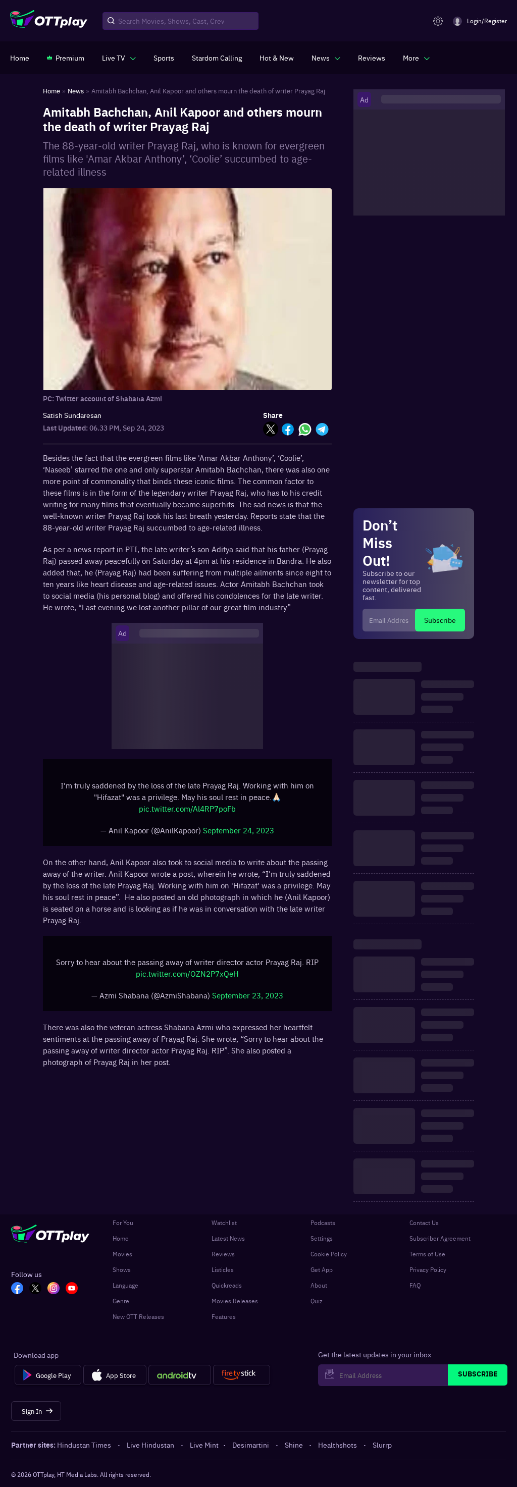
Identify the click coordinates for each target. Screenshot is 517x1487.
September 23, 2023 (247, 995)
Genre (121, 1301)
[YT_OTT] (72, 1289)
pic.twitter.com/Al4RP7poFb (187, 808)
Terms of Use (427, 1254)
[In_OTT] (53, 1289)
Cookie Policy (329, 1254)
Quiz (317, 1301)
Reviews (223, 1254)
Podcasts (323, 1222)
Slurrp (382, 1445)
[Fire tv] (241, 1375)
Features (224, 1316)
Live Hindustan (150, 1445)
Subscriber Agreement (440, 1238)
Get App (322, 1269)
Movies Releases (235, 1301)
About (319, 1285)
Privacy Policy (427, 1269)
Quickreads (227, 1285)
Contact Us (424, 1222)
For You (123, 1222)
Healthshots (337, 1445)
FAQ (415, 1285)
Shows (122, 1269)
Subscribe (440, 620)
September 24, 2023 (238, 830)
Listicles (223, 1269)
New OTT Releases (138, 1316)
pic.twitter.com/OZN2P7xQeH (187, 973)
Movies (122, 1254)
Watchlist (224, 1222)
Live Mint (204, 1445)
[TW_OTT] (35, 1289)
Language (125, 1285)
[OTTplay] (48, 21)
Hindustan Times (84, 1445)
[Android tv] (179, 1375)
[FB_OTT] (17, 1289)
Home (121, 1238)
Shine (294, 1445)
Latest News (228, 1238)
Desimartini (250, 1445)
